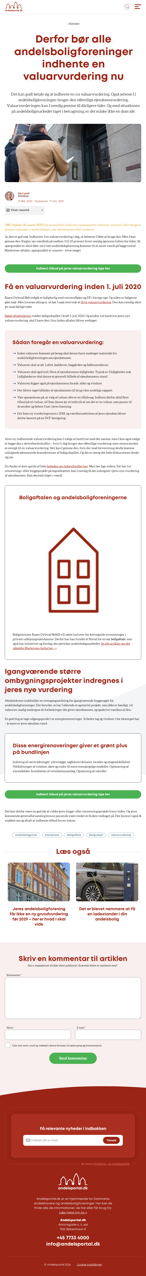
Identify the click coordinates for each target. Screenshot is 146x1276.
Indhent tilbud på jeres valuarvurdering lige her (73, 268)
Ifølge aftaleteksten (18, 316)
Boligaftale (74, 835)
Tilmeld (111, 1140)
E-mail (81, 1027)
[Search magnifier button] (127, 6)
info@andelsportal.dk (73, 1244)
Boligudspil (96, 835)
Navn (10, 1027)
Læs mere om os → (73, 1212)
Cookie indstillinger (89, 1265)
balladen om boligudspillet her (67, 466)
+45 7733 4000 (73, 1238)
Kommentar (14, 975)
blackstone (52, 835)
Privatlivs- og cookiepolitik (111, 1164)
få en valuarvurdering (96, 302)
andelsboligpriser (26, 835)
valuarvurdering (121, 835)
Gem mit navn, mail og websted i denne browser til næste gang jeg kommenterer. (57, 1045)
